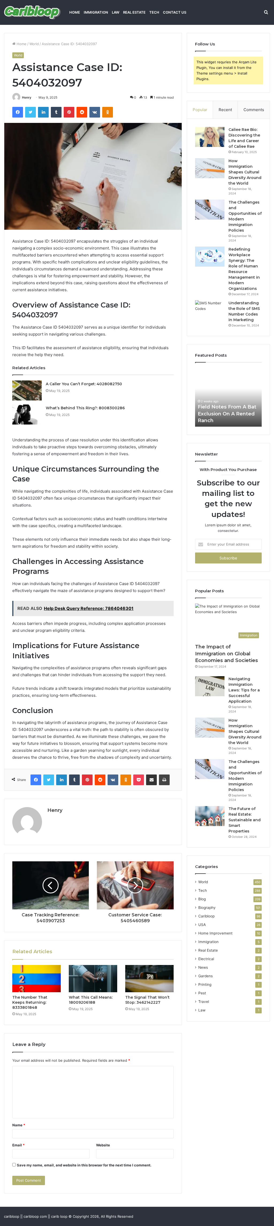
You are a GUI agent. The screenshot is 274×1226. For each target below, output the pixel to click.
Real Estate (134, 12)
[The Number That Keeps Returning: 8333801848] (36, 978)
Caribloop (206, 916)
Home (74, 12)
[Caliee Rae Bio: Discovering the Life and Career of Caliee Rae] (209, 137)
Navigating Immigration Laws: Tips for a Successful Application (244, 690)
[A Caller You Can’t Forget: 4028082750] (27, 390)
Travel (203, 1001)
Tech (154, 12)
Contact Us (174, 12)
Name (18, 1125)
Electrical (206, 959)
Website (103, 1145)
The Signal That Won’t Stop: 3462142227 (147, 1000)
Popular (200, 109)
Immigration (96, 12)
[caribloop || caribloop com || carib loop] (32, 12)
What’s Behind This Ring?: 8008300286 (85, 408)
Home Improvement (215, 933)
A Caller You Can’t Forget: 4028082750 (84, 384)
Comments (253, 109)
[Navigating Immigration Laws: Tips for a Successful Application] (209, 686)
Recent (225, 109)
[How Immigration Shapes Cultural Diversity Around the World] (209, 168)
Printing (204, 984)
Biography (207, 907)
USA (202, 925)
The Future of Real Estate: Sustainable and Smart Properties (245, 820)
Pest (202, 993)
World (34, 44)
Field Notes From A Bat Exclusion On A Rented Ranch (227, 413)
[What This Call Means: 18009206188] (93, 978)
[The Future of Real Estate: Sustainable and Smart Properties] (209, 816)
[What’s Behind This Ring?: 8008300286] (27, 414)
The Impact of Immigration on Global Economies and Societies (226, 653)
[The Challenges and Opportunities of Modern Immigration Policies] (209, 210)
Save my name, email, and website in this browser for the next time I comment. (84, 1165)
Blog (202, 899)
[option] (228, 397)
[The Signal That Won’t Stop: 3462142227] (149, 978)
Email (18, 1145)
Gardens (205, 976)
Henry (26, 97)
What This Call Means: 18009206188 (91, 1000)
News (203, 967)
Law (115, 12)
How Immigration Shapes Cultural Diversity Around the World (245, 172)
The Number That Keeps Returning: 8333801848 (29, 1002)
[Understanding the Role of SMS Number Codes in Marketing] (209, 310)
